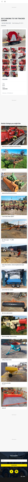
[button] (6, 50)
